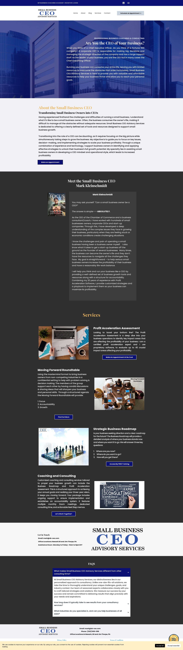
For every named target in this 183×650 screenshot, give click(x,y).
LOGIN (75, 3)
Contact (107, 13)
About (83, 13)
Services (98, 13)
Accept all (160, 646)
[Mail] (128, 2)
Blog (90, 13)
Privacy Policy (61, 640)
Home (75, 13)
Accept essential (173, 646)
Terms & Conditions (116, 640)
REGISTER (68, 3)
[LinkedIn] (123, 2)
